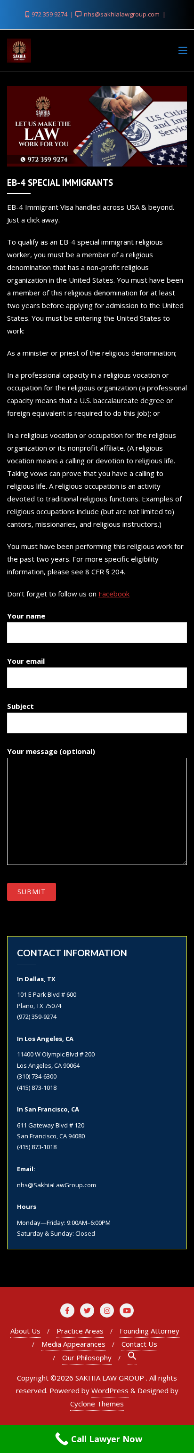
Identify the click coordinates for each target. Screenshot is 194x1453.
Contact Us (139, 1344)
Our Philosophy (87, 1357)
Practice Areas (80, 1330)
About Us (25, 1330)
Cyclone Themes (97, 1403)
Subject (20, 706)
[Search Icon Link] (132, 1358)
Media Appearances (73, 1344)
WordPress (110, 1390)
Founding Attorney (149, 1330)
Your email (26, 661)
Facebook (113, 593)
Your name (26, 615)
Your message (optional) (51, 751)
